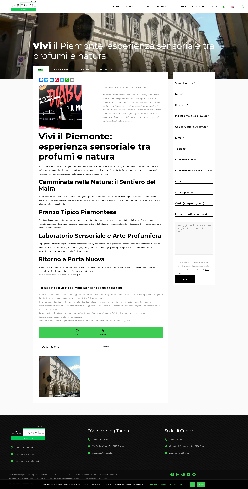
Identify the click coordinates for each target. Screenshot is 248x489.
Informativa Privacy (178, 484)
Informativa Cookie (158, 484)
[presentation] (40, 69)
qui (78, 275)
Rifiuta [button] (201, 484)
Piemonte (105, 347)
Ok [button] (193, 484)
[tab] (41, 69)
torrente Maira (119, 196)
